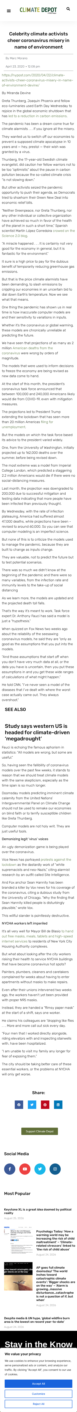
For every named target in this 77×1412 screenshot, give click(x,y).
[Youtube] (24, 1169)
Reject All (38, 1403)
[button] (9, 10)
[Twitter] (40, 1169)
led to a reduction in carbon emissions (37, 116)
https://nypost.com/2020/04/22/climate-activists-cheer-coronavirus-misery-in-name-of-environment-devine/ (37, 80)
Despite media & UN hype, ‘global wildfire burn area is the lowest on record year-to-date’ (37, 1320)
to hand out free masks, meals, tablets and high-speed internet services (37, 936)
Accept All (38, 1383)
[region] (38, 1380)
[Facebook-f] (9, 1169)
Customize (38, 1393)
